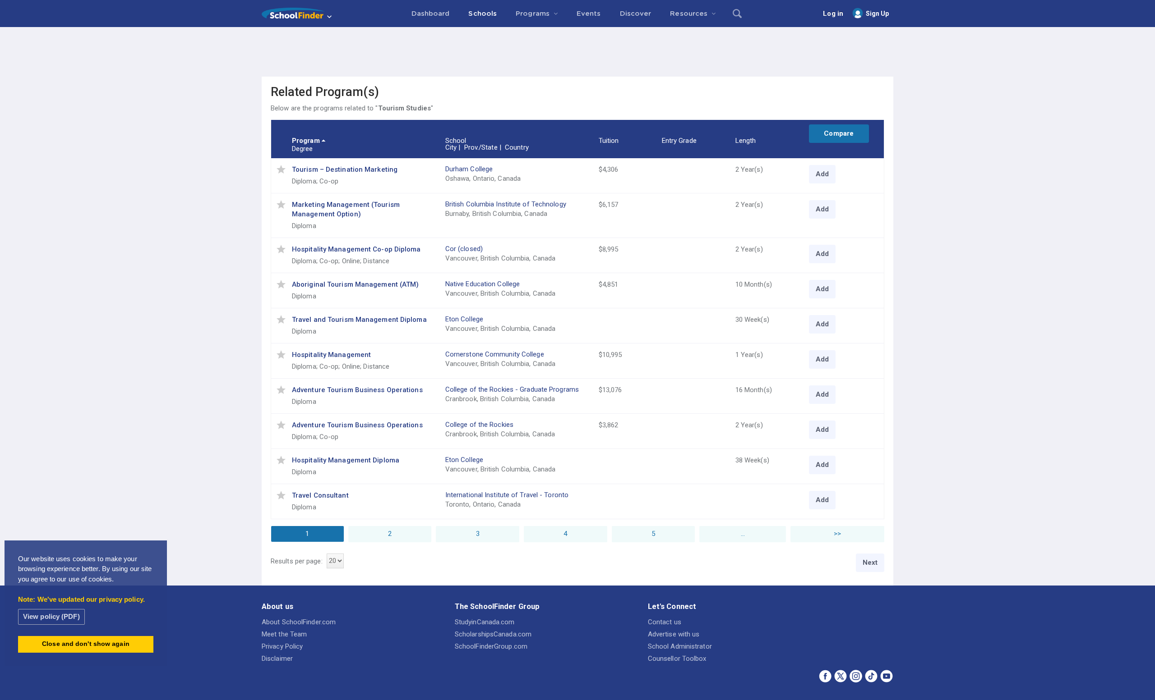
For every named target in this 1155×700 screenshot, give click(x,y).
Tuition (609, 141)
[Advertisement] (577, 52)
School (456, 141)
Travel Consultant (320, 495)
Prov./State (481, 147)
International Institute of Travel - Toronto (506, 495)
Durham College (469, 169)
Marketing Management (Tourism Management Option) (346, 209)
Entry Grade (679, 141)
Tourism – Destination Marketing (344, 169)
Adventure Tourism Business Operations (357, 390)
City (451, 147)
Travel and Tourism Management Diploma (359, 320)
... (743, 534)
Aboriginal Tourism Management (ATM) (355, 284)
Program (306, 141)
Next (870, 562)
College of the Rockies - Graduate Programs (512, 389)
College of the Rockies (479, 425)
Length (745, 141)
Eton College (464, 319)
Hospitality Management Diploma (345, 460)
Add (822, 174)
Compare (839, 133)
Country (517, 147)
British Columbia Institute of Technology (505, 204)
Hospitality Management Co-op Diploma (356, 249)
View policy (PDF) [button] (51, 616)
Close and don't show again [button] (85, 644)
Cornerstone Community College (494, 354)
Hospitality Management (331, 355)
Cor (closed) (464, 249)
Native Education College (482, 284)
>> (837, 534)
